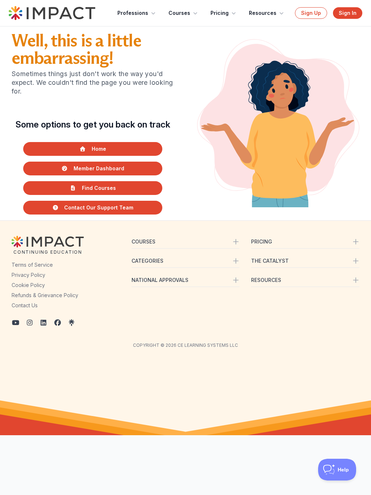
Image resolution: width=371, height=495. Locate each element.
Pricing (219, 13)
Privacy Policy (28, 275)
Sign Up (311, 13)
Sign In (348, 13)
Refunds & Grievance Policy (45, 295)
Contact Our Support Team (98, 207)
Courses (179, 13)
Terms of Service (32, 265)
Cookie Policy (28, 285)
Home (99, 149)
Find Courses (99, 188)
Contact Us (25, 305)
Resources (262, 13)
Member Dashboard (99, 168)
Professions (132, 13)
